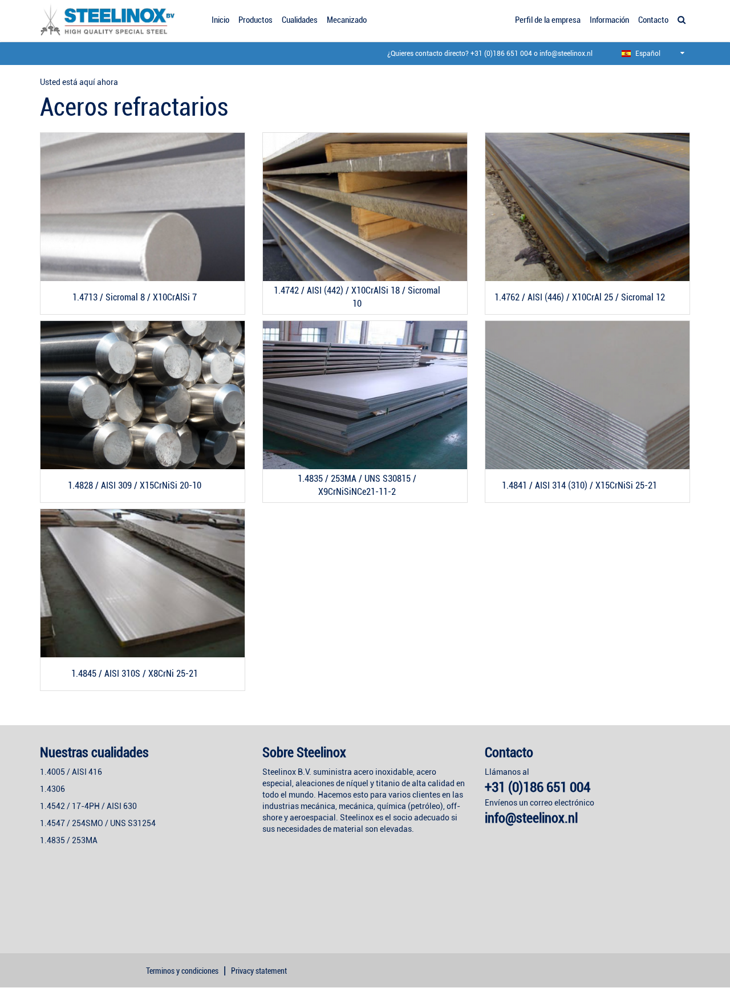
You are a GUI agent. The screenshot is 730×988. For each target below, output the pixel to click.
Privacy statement (259, 970)
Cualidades (300, 20)
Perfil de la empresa (548, 20)
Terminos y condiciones (182, 970)
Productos (255, 20)
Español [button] (647, 54)
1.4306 (52, 789)
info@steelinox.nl (566, 54)
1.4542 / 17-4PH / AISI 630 (88, 806)
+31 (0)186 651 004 (501, 54)
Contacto (653, 20)
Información (609, 20)
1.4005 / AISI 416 (71, 771)
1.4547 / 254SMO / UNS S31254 (98, 823)
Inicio (220, 20)
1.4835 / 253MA (69, 840)
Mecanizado (347, 20)
